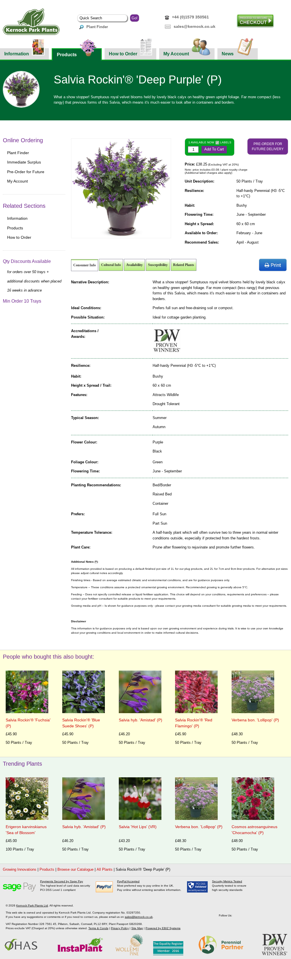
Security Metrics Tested (227, 881)
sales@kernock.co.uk (194, 26)
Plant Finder (97, 27)
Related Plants (183, 265)
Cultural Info (111, 265)
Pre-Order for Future (25, 171)
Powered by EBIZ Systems (163, 928)
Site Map (137, 928)
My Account (176, 53)
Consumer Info (84, 265)
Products (67, 54)
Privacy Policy (120, 928)
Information (16, 53)
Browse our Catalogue (75, 869)
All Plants (105, 869)
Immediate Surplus (24, 162)
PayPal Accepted (128, 881)
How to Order (123, 53)
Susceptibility (158, 265)
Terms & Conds (98, 928)
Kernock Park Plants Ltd (32, 905)
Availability (134, 265)
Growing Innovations (19, 869)
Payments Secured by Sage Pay (61, 881)
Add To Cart (214, 149)
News (228, 53)
